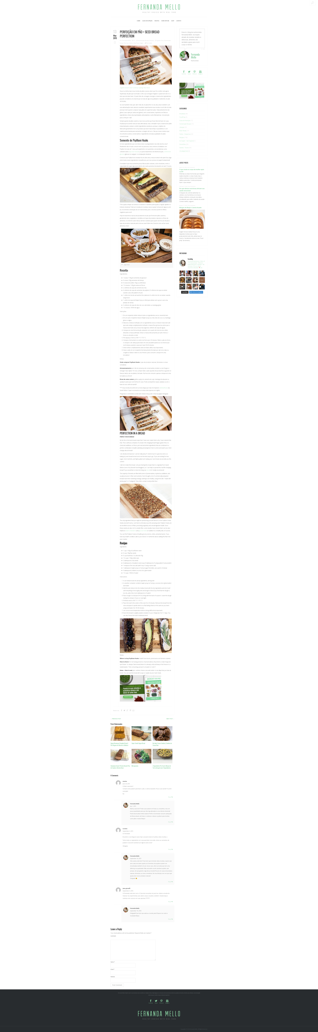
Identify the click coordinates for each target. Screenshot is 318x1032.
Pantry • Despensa (184, 134)
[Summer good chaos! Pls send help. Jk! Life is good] (182, 280)
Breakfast (182, 114)
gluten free (160, 40)
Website (113, 976)
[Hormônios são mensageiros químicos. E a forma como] (182, 273)
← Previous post (116, 719)
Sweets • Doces (184, 148)
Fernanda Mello (126, 40)
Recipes (151, 40)
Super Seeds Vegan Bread (138, 743)
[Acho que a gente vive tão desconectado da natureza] (195, 286)
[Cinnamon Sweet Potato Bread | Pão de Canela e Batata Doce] (120, 756)
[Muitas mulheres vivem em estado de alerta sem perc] (202, 286)
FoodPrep (182, 117)
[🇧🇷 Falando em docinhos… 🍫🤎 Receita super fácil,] (195, 280)
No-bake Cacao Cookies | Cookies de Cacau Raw (162, 744)
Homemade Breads (143, 40)
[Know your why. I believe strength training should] (182, 286)
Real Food (136, 43)
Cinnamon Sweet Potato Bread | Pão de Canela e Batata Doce (120, 767)
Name (113, 962)
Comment (113, 936)
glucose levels (143, 531)
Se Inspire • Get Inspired (186, 141)
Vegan (141, 43)
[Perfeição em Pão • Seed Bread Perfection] (146, 65)
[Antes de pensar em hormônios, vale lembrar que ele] (202, 273)
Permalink (149, 43)
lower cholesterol (131, 531)
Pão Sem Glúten (128, 43)
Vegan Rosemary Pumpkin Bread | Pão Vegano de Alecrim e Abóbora (119, 744)
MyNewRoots (164, 388)
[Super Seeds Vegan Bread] (141, 733)
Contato (178, 21)
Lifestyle (181, 127)
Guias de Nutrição (147, 21)
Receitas (157, 21)
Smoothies (182, 144)
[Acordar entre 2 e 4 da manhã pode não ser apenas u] (195, 273)
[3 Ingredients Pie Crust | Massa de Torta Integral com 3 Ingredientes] (162, 756)
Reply (170, 797)
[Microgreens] (141, 756)
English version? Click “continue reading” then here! (135, 88)
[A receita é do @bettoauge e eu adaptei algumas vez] (189, 286)
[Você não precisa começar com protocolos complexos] (189, 273)
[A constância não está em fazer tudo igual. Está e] (189, 280)
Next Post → (170, 719)
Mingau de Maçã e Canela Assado (190, 207)
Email (112, 969)
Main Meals (182, 131)
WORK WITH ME (165, 21)
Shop (172, 21)
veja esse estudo (134, 152)
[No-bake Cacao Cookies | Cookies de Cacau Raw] (162, 733)
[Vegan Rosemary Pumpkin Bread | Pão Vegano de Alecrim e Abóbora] (120, 733)
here (148, 470)
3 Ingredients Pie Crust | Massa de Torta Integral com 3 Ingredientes (162, 767)
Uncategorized (183, 151)
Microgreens (135, 766)
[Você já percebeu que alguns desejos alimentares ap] (202, 280)
